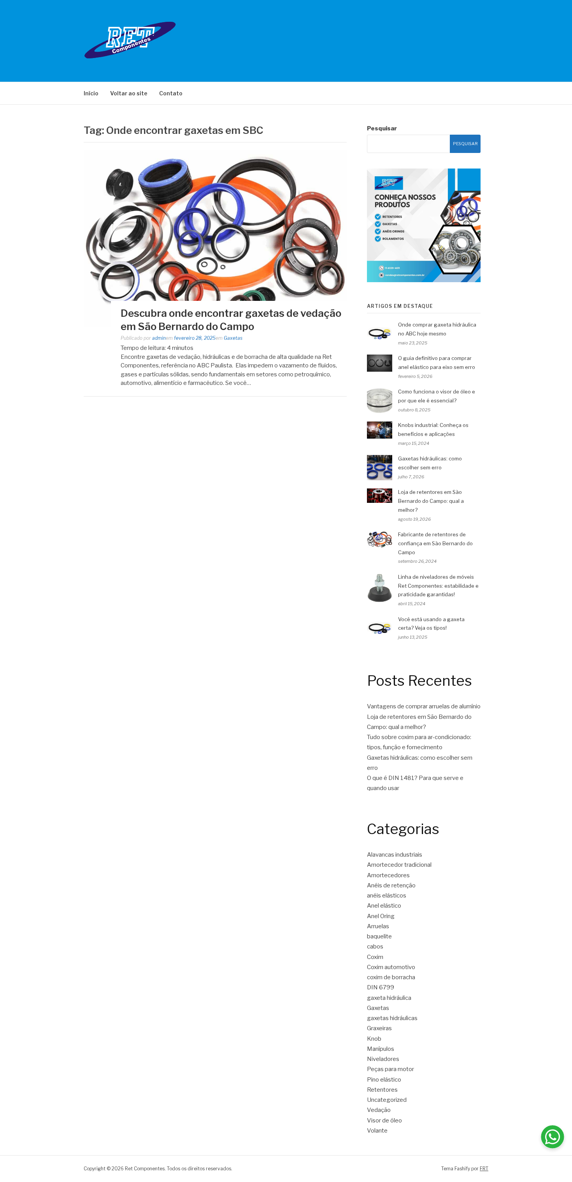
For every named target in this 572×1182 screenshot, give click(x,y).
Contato (170, 93)
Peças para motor (390, 1069)
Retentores (382, 1089)
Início (91, 93)
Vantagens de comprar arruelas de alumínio (424, 706)
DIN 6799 (380, 987)
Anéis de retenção (391, 885)
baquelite (379, 936)
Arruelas (378, 926)
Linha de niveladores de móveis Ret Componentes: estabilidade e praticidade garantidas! (438, 586)
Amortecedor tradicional (399, 864)
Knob (374, 1038)
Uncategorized (387, 1099)
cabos (375, 946)
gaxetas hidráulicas (392, 1018)
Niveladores (383, 1059)
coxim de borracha (391, 977)
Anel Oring (381, 916)
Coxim (375, 957)
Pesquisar (382, 128)
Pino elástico (384, 1079)
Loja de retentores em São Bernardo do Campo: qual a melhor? (431, 501)
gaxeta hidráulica (389, 997)
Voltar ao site (128, 93)
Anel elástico (384, 905)
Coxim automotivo (391, 967)
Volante (377, 1130)
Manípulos (380, 1048)
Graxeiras (379, 1028)
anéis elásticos (386, 895)
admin (159, 338)
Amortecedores (388, 875)
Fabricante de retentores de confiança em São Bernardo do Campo (435, 543)
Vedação (379, 1110)
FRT (484, 1168)
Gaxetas (233, 338)
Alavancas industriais (394, 854)
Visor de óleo (384, 1120)
